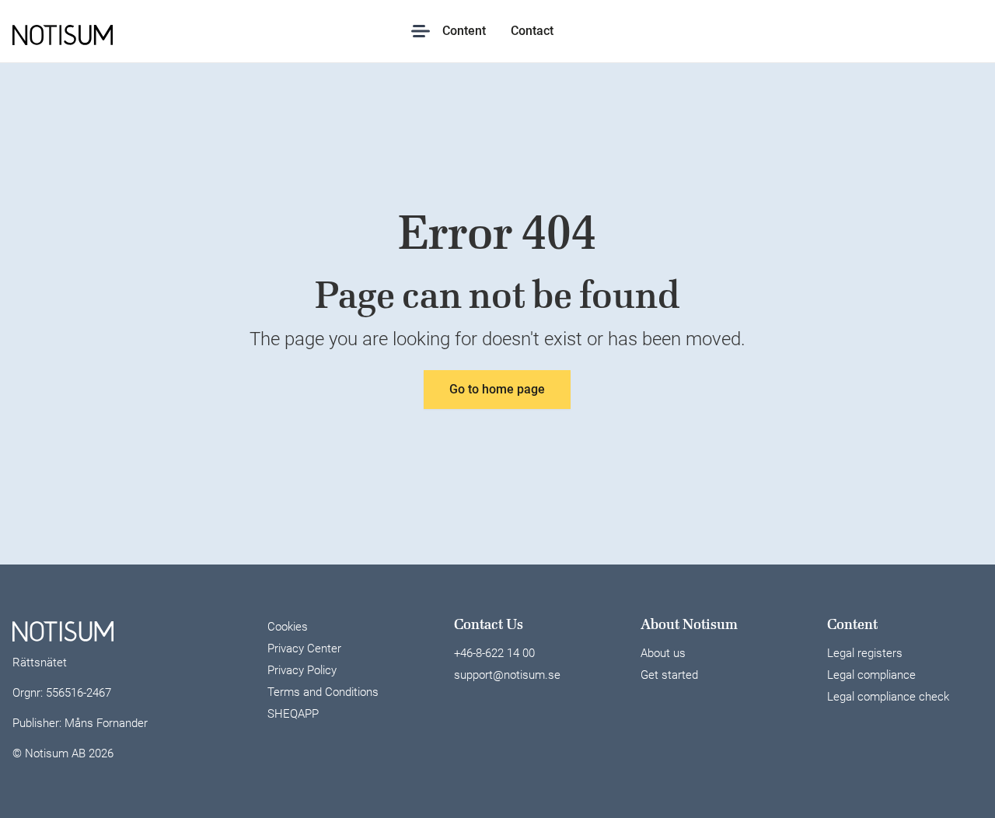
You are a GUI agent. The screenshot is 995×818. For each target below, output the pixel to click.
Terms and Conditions (323, 692)
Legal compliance (871, 675)
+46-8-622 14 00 (494, 653)
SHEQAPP (293, 714)
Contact (532, 30)
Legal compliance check (888, 697)
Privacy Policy (302, 670)
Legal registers (864, 653)
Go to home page (497, 389)
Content (464, 30)
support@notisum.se (507, 675)
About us (663, 653)
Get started (669, 675)
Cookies (287, 627)
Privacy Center (304, 648)
